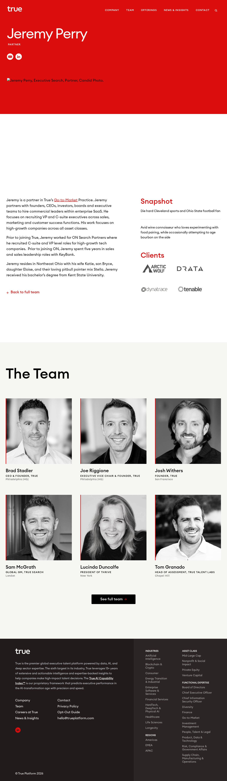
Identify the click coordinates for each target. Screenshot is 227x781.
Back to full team (25, 292)
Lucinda (99, 567)
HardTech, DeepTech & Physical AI (153, 708)
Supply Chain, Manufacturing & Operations (193, 758)
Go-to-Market (65, 200)
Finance (187, 712)
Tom (170, 567)
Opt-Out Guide (68, 712)
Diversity (187, 707)
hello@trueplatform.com (74, 718)
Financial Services (156, 699)
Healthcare (152, 717)
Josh (169, 470)
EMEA (149, 745)
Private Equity (191, 670)
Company (112, 10)
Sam (21, 567)
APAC (149, 750)
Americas (151, 740)
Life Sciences (153, 722)
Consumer (151, 673)
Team (130, 10)
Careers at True (26, 712)
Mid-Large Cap (191, 655)
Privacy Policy (68, 706)
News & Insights (176, 10)
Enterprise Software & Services (152, 691)
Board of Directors (193, 687)
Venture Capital (192, 675)
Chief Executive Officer (197, 692)
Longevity (151, 728)
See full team (111, 599)
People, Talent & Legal (196, 732)
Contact (202, 10)
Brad (19, 470)
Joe (94, 470)
